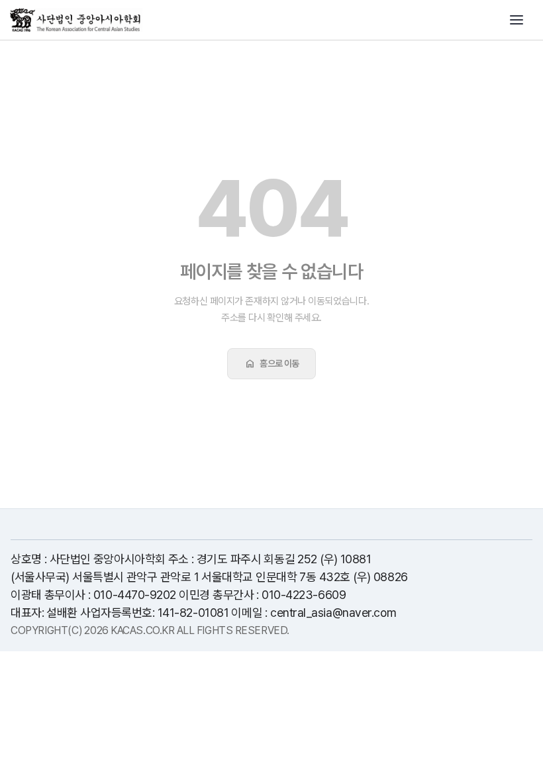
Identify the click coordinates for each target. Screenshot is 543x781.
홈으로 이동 (271, 363)
